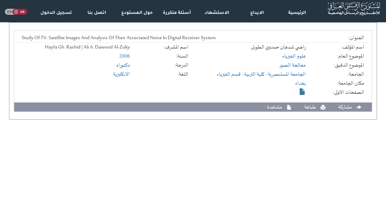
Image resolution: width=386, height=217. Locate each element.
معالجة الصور (292, 65)
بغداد (300, 83)
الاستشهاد (217, 13)
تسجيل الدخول (56, 13)
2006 (124, 56)
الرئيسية (297, 13)
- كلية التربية (256, 74)
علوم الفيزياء (294, 56)
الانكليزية (121, 74)
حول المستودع (137, 13)
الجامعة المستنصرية (287, 74)
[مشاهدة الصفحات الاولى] (302, 91)
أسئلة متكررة (177, 13)
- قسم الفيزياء (230, 74)
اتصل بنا (96, 13)
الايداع (257, 13)
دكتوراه (123, 65)
